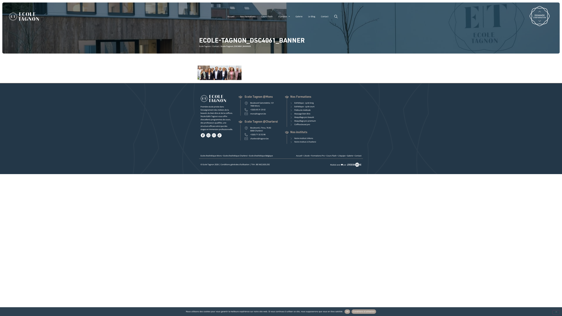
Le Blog (311, 16)
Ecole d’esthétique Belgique (261, 155)
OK (347, 311)
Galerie (299, 16)
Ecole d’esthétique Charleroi (235, 155)
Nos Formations (248, 16)
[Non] (556, 312)
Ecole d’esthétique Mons (211, 155)
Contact (324, 16)
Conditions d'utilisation (364, 311)
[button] (336, 16)
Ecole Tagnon (205, 46)
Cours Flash (267, 16)
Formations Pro (318, 155)
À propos (282, 16)
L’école (307, 155)
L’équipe (341, 155)
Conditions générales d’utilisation (235, 164)
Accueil (230, 16)
